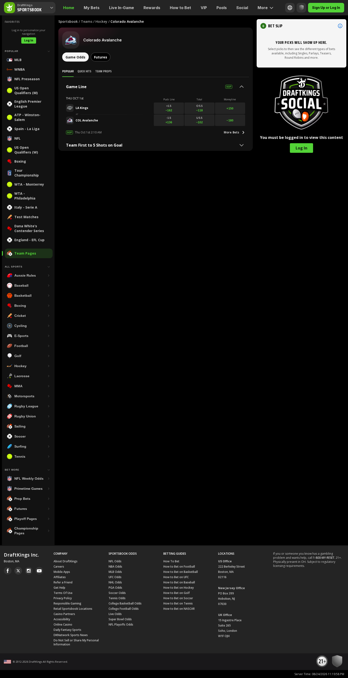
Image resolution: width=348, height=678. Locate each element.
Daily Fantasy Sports (67, 630)
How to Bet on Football (179, 566)
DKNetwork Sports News (71, 635)
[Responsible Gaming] (301, 7)
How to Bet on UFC (176, 577)
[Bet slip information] (340, 25)
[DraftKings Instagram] (29, 571)
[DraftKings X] (18, 571)
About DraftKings (65, 561)
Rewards (152, 7)
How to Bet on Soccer (178, 598)
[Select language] (290, 7)
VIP (204, 7)
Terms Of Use (63, 593)
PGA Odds (115, 588)
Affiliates (60, 577)
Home (68, 7)
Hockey (101, 21)
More (263, 7)
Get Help (59, 588)
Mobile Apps (62, 572)
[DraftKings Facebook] (7, 571)
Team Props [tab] (103, 71)
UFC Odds (115, 577)
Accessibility (62, 619)
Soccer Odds (117, 593)
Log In (28, 40)
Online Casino (63, 624)
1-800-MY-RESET (323, 558)
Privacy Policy (63, 598)
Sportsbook (68, 21)
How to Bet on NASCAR (179, 609)
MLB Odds (115, 572)
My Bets (91, 7)
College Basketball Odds (125, 603)
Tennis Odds (117, 598)
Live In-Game (121, 7)
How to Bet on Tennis (178, 603)
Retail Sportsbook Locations (73, 609)
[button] (301, 26)
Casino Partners (64, 614)
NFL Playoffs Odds (121, 624)
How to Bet (180, 7)
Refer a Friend (63, 582)
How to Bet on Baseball (179, 582)
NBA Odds (115, 566)
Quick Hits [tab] (84, 71)
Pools (221, 7)
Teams (86, 21)
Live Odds (115, 614)
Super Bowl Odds (120, 619)
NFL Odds (115, 561)
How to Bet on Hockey (178, 588)
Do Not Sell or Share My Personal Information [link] (76, 642)
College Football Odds (124, 609)
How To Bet (171, 561)
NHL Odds (115, 582)
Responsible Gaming (67, 603)
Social (242, 7)
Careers (59, 566)
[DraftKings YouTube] (39, 571)
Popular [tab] (68, 71)
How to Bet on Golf (176, 593)
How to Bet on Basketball (180, 572)
